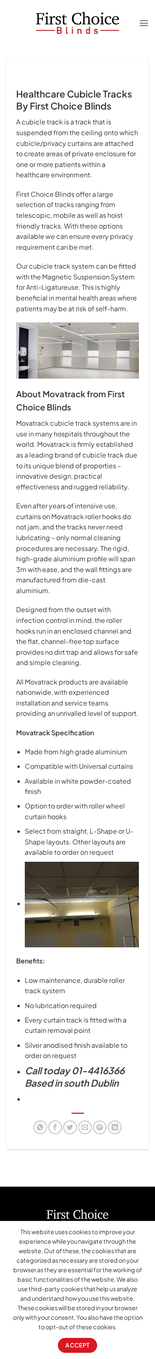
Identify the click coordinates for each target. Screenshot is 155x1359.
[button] (144, 23)
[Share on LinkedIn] (115, 1127)
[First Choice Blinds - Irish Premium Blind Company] (77, 23)
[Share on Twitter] (70, 1127)
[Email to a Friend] (85, 1127)
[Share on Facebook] (55, 1127)
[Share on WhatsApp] (40, 1127)
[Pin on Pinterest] (100, 1127)
